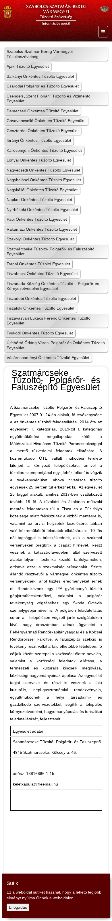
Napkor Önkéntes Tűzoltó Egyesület (39, 199)
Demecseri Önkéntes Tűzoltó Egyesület (42, 111)
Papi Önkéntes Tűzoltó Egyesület (37, 219)
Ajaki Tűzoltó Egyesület (28, 66)
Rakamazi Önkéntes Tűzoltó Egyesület (42, 229)
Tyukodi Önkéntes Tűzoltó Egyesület (40, 333)
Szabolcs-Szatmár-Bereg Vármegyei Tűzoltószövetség (40, 54)
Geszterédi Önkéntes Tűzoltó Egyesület (43, 130)
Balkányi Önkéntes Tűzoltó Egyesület (40, 76)
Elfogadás (18, 907)
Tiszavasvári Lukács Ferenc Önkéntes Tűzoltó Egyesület (48, 321)
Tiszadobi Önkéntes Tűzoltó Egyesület (41, 298)
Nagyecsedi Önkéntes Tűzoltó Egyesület (43, 170)
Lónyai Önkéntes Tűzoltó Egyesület (39, 160)
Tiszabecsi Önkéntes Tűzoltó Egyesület (42, 273)
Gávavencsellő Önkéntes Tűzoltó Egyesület (46, 120)
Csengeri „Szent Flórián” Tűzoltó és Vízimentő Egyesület (48, 98)
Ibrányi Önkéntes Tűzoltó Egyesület (39, 140)
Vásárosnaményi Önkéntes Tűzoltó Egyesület (48, 357)
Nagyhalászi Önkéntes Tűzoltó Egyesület (44, 180)
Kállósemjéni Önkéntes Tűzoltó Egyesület (44, 150)
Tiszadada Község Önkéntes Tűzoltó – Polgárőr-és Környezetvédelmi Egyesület (53, 286)
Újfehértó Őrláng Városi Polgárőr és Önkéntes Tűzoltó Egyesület (56, 345)
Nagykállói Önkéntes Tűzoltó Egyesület (42, 190)
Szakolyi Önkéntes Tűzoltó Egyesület (40, 239)
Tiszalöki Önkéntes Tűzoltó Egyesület (40, 308)
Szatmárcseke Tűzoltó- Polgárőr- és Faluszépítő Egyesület (50, 251)
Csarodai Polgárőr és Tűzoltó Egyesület (43, 86)
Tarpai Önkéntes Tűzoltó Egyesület (38, 264)
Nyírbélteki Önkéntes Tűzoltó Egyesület (42, 209)
